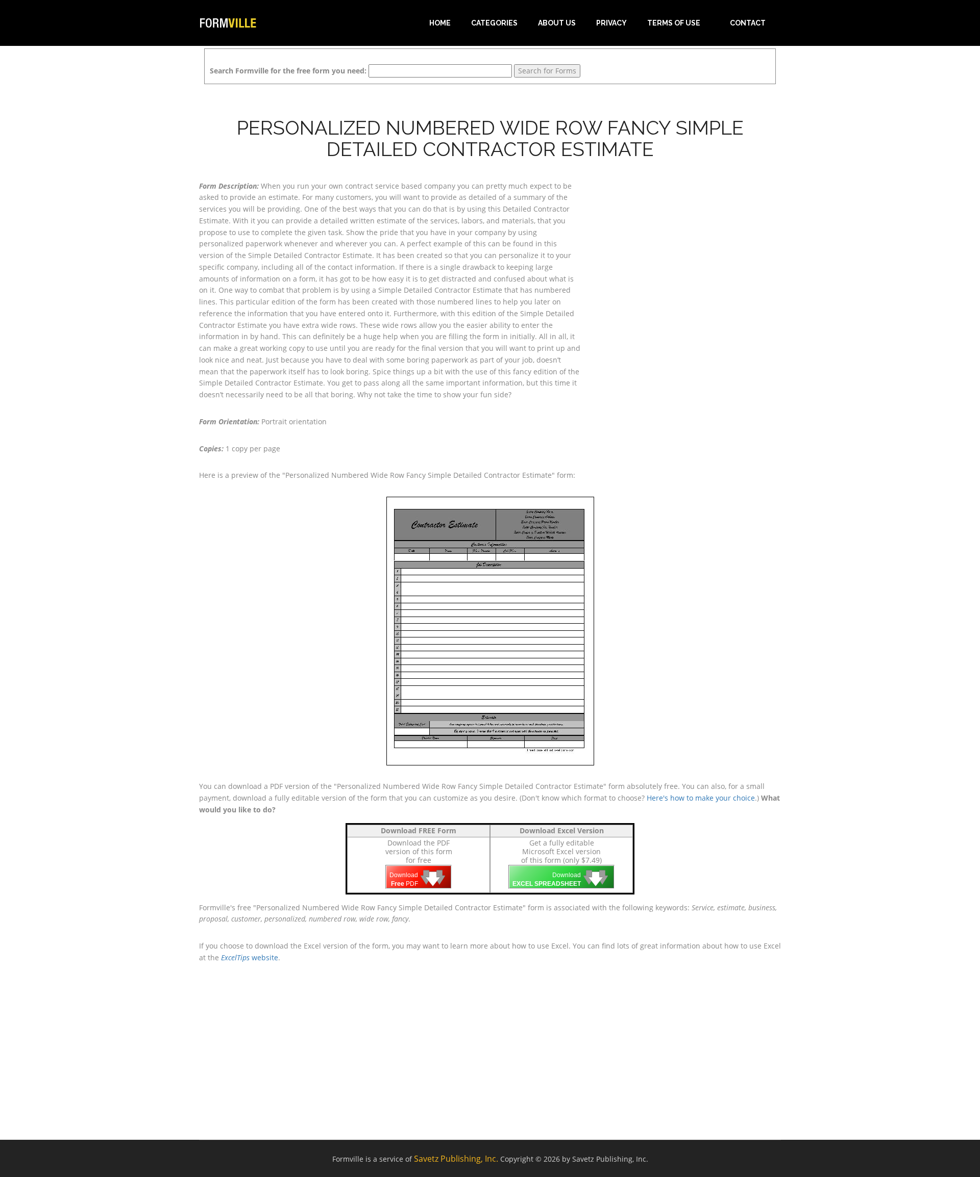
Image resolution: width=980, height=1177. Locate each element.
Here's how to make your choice (701, 798)
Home (440, 23)
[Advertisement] (689, 244)
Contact (748, 23)
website (249, 957)
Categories (494, 23)
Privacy (611, 23)
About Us (557, 23)
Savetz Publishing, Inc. (456, 1158)
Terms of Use (673, 23)
